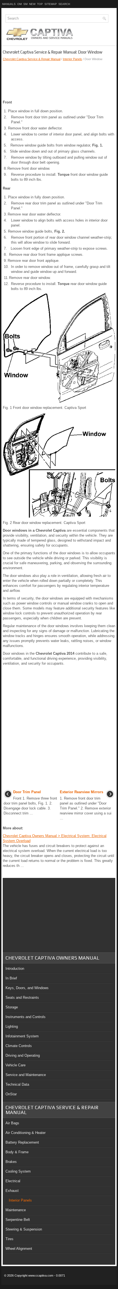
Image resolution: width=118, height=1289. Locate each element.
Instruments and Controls (25, 1017)
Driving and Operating (22, 1055)
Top (40, 4)
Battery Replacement (22, 1142)
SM (25, 4)
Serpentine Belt (17, 1220)
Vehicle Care (15, 1065)
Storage (11, 1007)
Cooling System (18, 1171)
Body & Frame (17, 1152)
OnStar (11, 1094)
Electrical (12, 1181)
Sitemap (50, 4)
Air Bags (12, 1123)
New (32, 4)
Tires (9, 1239)
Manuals (9, 4)
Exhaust (12, 1191)
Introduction (14, 968)
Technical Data (17, 1084)
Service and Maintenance (25, 1075)
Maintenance (15, 1210)
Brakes (11, 1162)
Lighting (11, 1026)
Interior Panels (72, 59)
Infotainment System (22, 1036)
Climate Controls (18, 1046)
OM (19, 4)
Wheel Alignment (18, 1249)
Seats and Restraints (22, 997)
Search (64, 4)
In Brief (11, 978)
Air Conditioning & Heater (25, 1133)
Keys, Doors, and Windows (27, 988)
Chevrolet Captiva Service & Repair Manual (31, 59)
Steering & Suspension (23, 1229)
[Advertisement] (59, 80)
